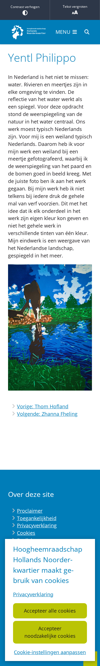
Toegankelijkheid (36, 518)
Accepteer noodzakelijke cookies (50, 632)
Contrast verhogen (25, 6)
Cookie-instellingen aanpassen (50, 652)
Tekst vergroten (75, 6)
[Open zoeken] (87, 32)
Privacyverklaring (33, 594)
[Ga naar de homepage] (29, 32)
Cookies (26, 533)
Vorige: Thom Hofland (42, 406)
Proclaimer (29, 510)
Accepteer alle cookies (50, 610)
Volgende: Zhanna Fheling (47, 414)
